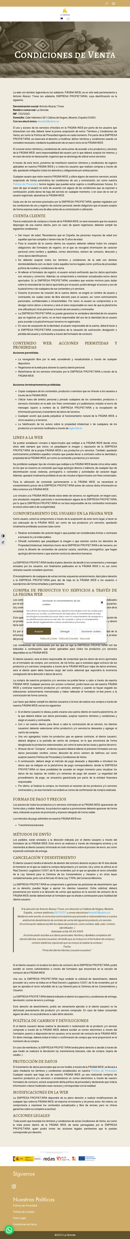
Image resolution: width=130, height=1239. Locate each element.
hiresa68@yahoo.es (48, 121)
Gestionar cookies (91, 631)
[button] (102, 602)
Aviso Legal (85, 638)
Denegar (65, 631)
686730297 (60, 912)
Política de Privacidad (68, 638)
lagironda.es (75, 428)
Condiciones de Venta (25, 1224)
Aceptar (39, 631)
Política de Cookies (48, 638)
